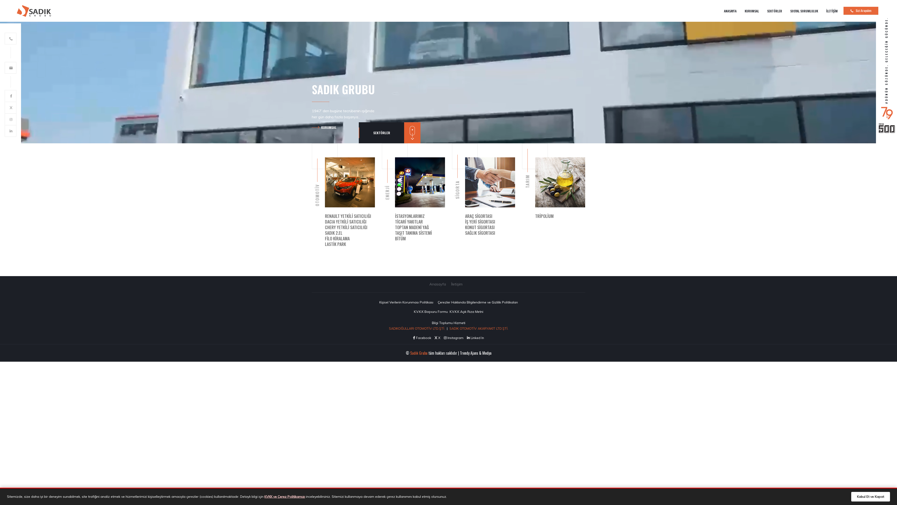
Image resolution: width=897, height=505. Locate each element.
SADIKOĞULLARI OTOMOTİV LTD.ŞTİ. (417, 328)
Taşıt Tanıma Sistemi (413, 233)
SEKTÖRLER (774, 10)
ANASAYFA (730, 10)
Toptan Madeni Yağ (412, 227)
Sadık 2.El (333, 233)
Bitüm (400, 238)
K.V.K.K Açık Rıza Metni (466, 312)
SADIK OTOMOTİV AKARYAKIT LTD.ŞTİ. (478, 328)
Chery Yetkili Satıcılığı (346, 227)
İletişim (457, 284)
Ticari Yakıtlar (409, 222)
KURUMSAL (752, 10)
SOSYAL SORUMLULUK (804, 10)
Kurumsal (329, 127)
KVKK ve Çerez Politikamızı (284, 496)
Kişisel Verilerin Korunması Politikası (406, 302)
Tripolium (544, 216)
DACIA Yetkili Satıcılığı (346, 222)
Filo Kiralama (337, 238)
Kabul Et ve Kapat (870, 496)
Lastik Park (335, 244)
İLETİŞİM (832, 10)
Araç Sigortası (478, 216)
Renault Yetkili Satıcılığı (348, 216)
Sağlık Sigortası (480, 233)
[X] (10, 107)
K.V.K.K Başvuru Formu (431, 312)
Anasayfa (437, 284)
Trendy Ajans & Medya (475, 353)
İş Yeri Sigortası (480, 222)
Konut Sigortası (480, 227)
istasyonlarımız (410, 216)
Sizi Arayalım (863, 10)
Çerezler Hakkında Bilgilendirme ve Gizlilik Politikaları (478, 302)
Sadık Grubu (418, 353)
